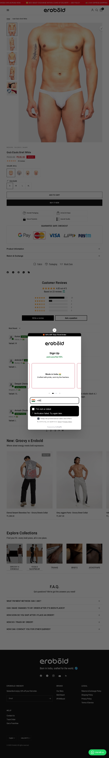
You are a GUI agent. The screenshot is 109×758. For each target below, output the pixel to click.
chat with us (99, 752)
